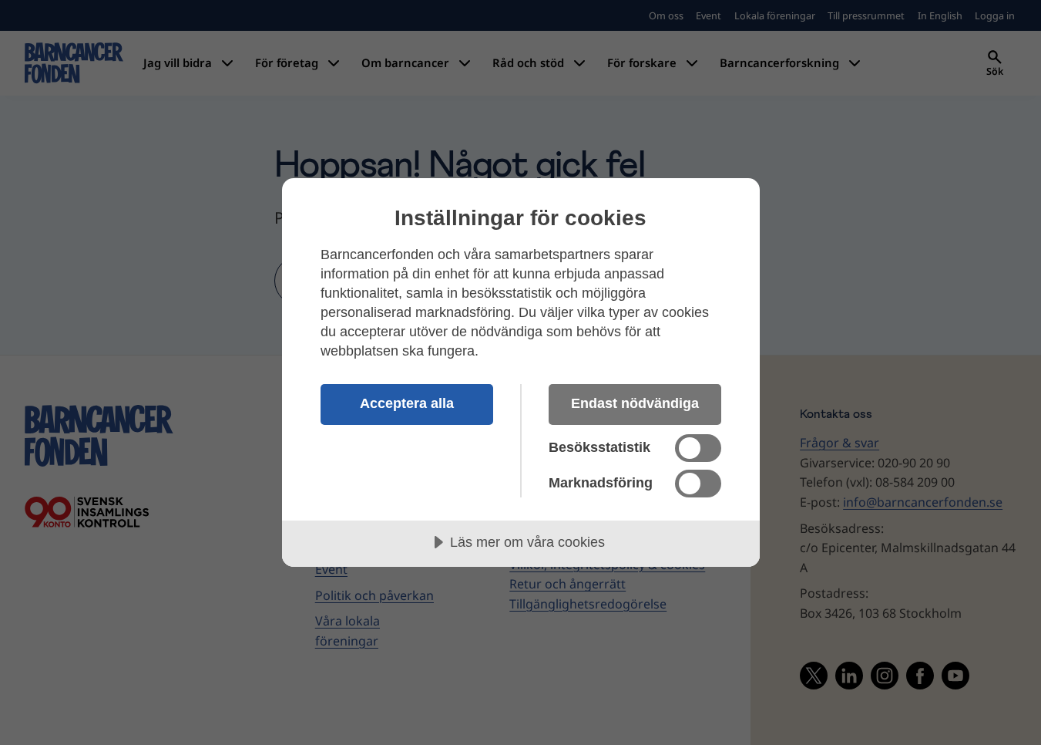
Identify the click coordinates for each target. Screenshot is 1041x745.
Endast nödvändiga (635, 403)
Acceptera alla (407, 403)
